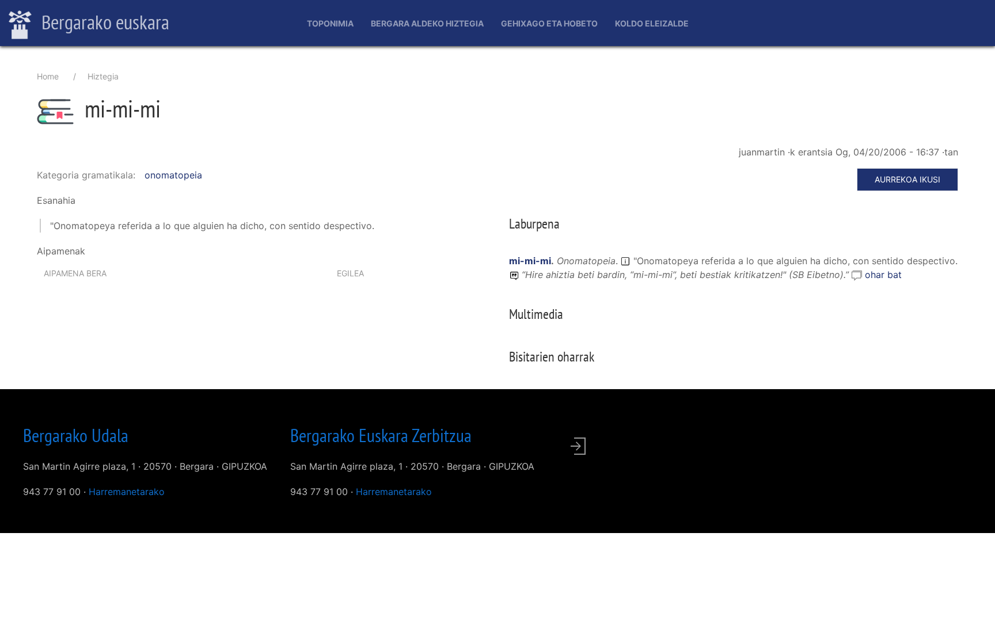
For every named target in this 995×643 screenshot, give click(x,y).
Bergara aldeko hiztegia (427, 23)
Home (48, 76)
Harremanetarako (127, 491)
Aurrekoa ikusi (907, 179)
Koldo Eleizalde (652, 23)
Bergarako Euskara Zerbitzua (381, 435)
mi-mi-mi (530, 261)
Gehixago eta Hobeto (549, 23)
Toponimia (330, 23)
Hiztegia (103, 76)
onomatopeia (173, 175)
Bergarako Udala (75, 435)
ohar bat (883, 274)
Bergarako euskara (103, 22)
